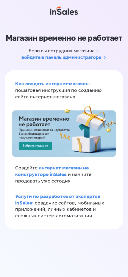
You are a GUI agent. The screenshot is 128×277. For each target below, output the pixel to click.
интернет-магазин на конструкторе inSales (52, 171)
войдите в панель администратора (61, 57)
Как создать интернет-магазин (52, 83)
